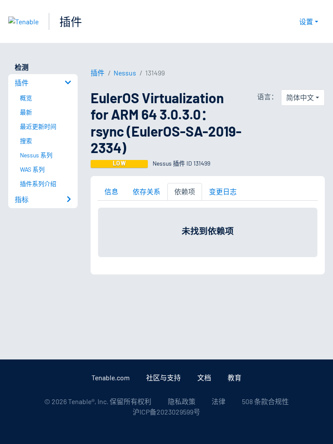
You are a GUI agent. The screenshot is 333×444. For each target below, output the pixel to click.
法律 (218, 401)
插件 (70, 21)
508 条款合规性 (265, 401)
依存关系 (146, 191)
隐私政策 (182, 401)
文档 (204, 377)
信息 (111, 191)
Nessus (125, 73)
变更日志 (223, 191)
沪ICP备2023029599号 (166, 412)
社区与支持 (163, 377)
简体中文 (300, 97)
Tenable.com (110, 377)
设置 (306, 21)
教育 (235, 377)
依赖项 (184, 191)
